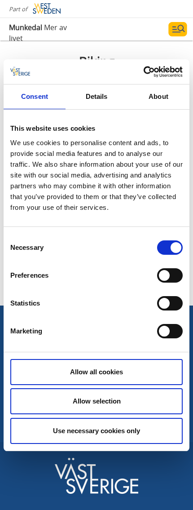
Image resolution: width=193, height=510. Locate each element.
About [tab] (158, 96)
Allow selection (97, 401)
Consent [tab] (34, 96)
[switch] (170, 275)
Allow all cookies (96, 372)
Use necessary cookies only (96, 431)
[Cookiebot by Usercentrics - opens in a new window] (143, 72)
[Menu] (177, 29)
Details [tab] (97, 96)
